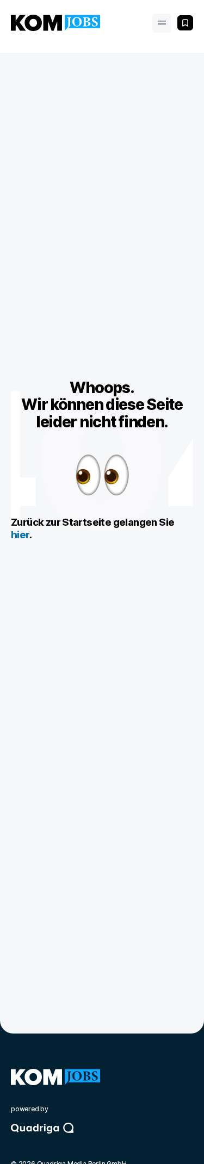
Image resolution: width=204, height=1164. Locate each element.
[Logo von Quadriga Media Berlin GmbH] (102, 1138)
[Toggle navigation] (161, 23)
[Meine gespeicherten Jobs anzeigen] (185, 22)
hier (20, 534)
